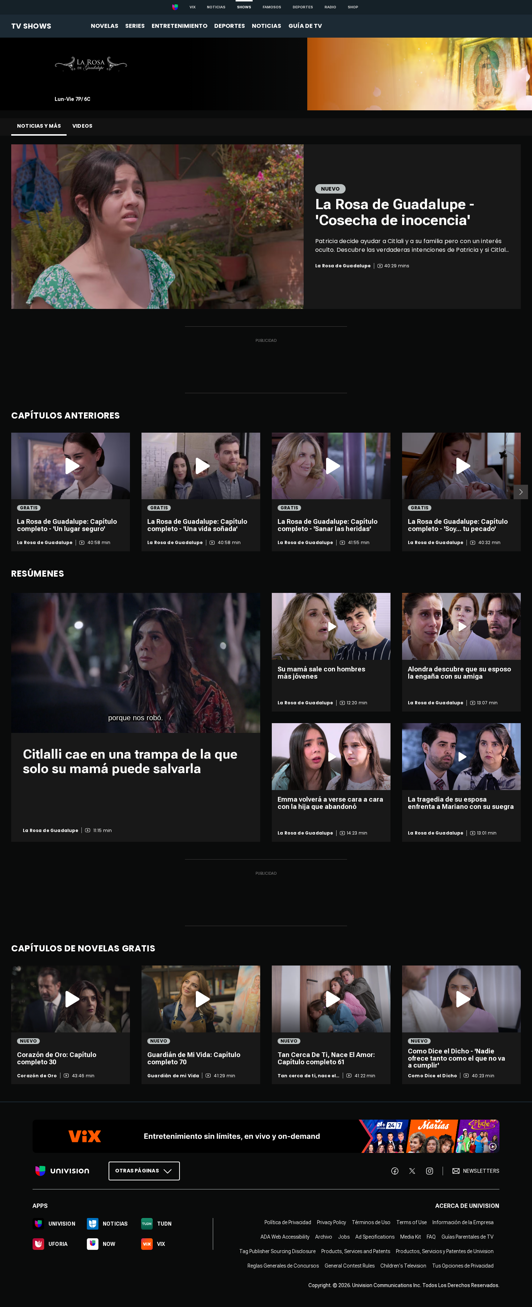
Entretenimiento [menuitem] (179, 26)
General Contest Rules (350, 1266)
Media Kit (410, 1237)
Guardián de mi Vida (173, 1076)
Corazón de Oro (37, 1076)
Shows (244, 7)
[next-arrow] (521, 492)
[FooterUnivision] (62, 1171)
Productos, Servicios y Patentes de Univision (445, 1252)
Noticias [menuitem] (266, 26)
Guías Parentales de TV (468, 1237)
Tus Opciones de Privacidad (463, 1266)
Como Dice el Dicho (432, 1076)
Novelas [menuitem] (104, 26)
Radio (330, 7)
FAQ (431, 1237)
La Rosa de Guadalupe (45, 543)
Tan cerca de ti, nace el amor (307, 1076)
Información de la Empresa (463, 1223)
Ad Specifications (374, 1237)
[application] (135, 663)
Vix (192, 7)
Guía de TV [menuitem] (305, 26)
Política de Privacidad (288, 1223)
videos (82, 126)
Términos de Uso (371, 1223)
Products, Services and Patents (355, 1252)
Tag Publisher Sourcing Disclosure (277, 1252)
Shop (353, 7)
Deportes (303, 7)
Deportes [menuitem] (229, 26)
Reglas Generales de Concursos (283, 1266)
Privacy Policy (331, 1223)
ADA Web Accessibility (285, 1237)
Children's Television (403, 1266)
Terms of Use (411, 1223)
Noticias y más (39, 126)
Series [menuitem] (135, 26)
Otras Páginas (137, 1171)
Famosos (272, 7)
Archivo (323, 1237)
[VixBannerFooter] (266, 1136)
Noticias (216, 7)
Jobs (344, 1237)
